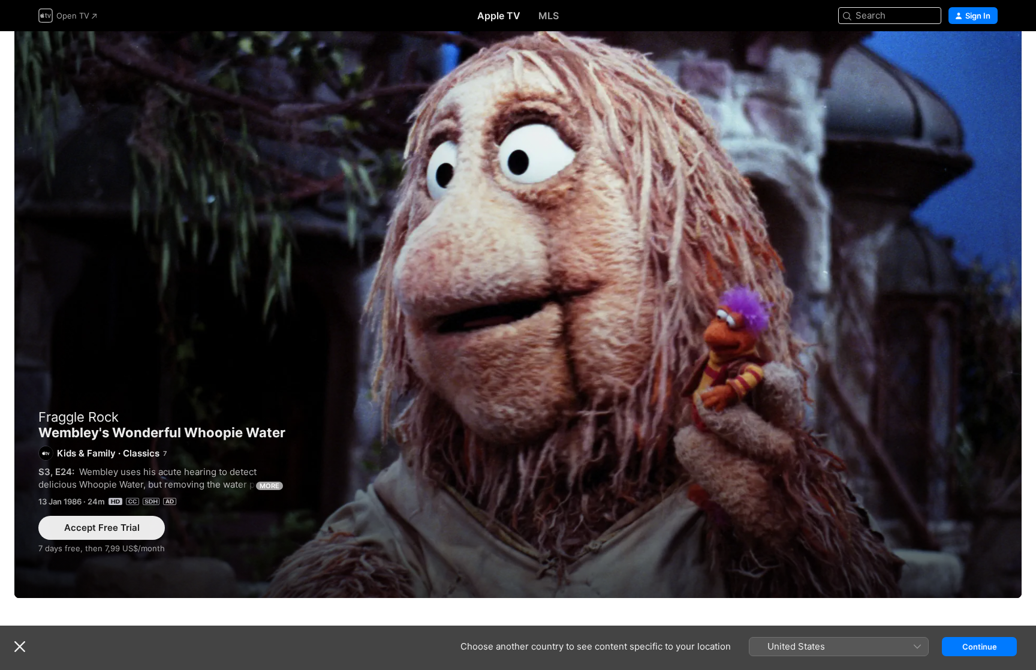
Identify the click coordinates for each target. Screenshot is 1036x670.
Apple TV (498, 16)
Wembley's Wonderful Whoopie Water (518, 314)
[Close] (19, 646)
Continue (979, 646)
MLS (548, 16)
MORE (269, 486)
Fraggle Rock (78, 417)
